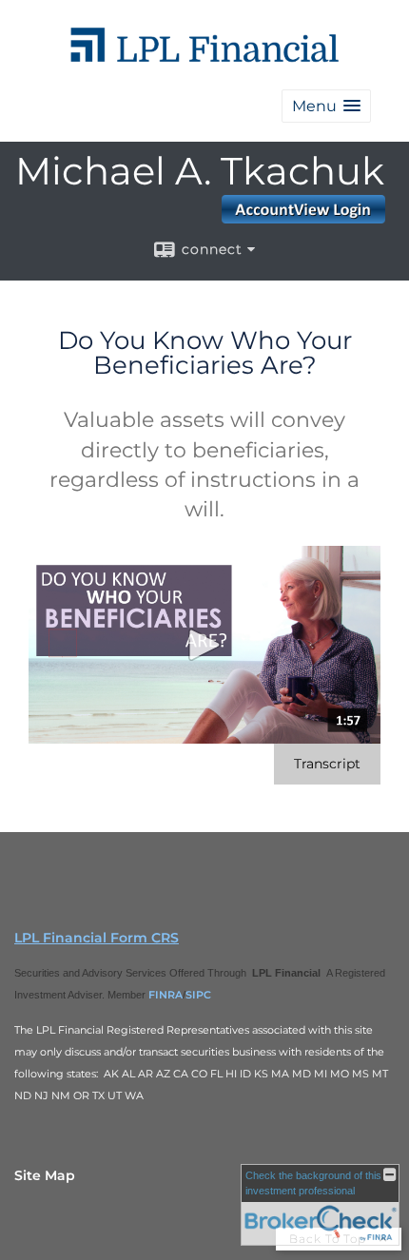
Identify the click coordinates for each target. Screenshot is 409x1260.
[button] (326, 106)
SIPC (198, 994)
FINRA (165, 994)
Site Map (44, 1175)
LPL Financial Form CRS (96, 937)
